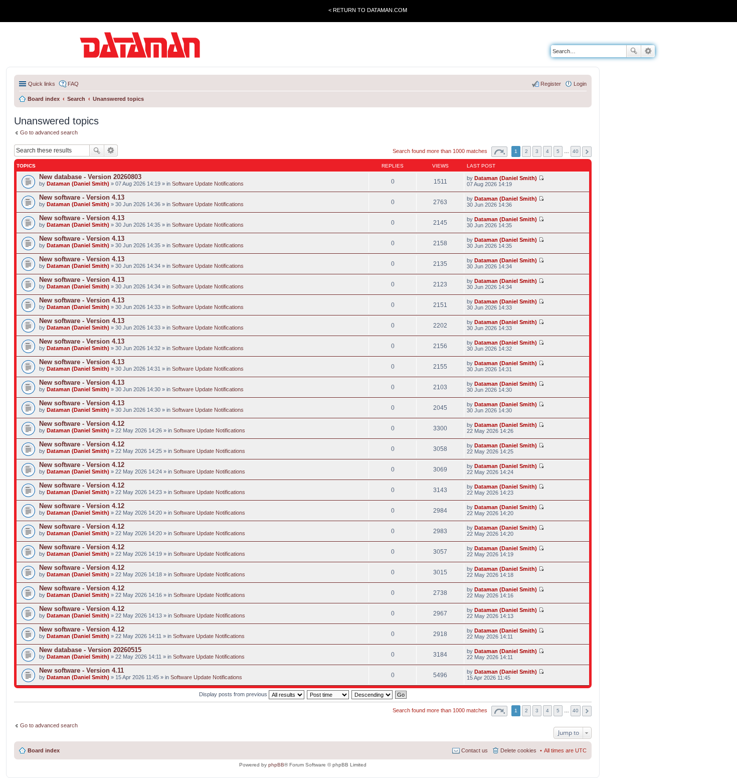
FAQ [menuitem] (73, 84)
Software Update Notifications (208, 184)
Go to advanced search (49, 132)
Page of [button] (499, 151)
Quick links (41, 84)
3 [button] (536, 151)
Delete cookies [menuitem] (518, 750)
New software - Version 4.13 (81, 197)
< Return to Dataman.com (367, 10)
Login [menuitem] (580, 84)
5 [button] (558, 151)
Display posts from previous (234, 694)
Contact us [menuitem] (474, 750)
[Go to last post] (541, 178)
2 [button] (526, 151)
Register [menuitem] (550, 84)
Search (633, 51)
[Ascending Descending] (372, 694)
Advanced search (648, 51)
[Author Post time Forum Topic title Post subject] (328, 694)
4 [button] (547, 151)
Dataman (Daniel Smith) (78, 184)
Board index (44, 750)
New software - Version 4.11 (81, 670)
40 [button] (576, 151)
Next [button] (587, 151)
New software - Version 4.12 (81, 423)
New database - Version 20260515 (90, 650)
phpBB (276, 764)
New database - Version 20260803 (90, 177)
